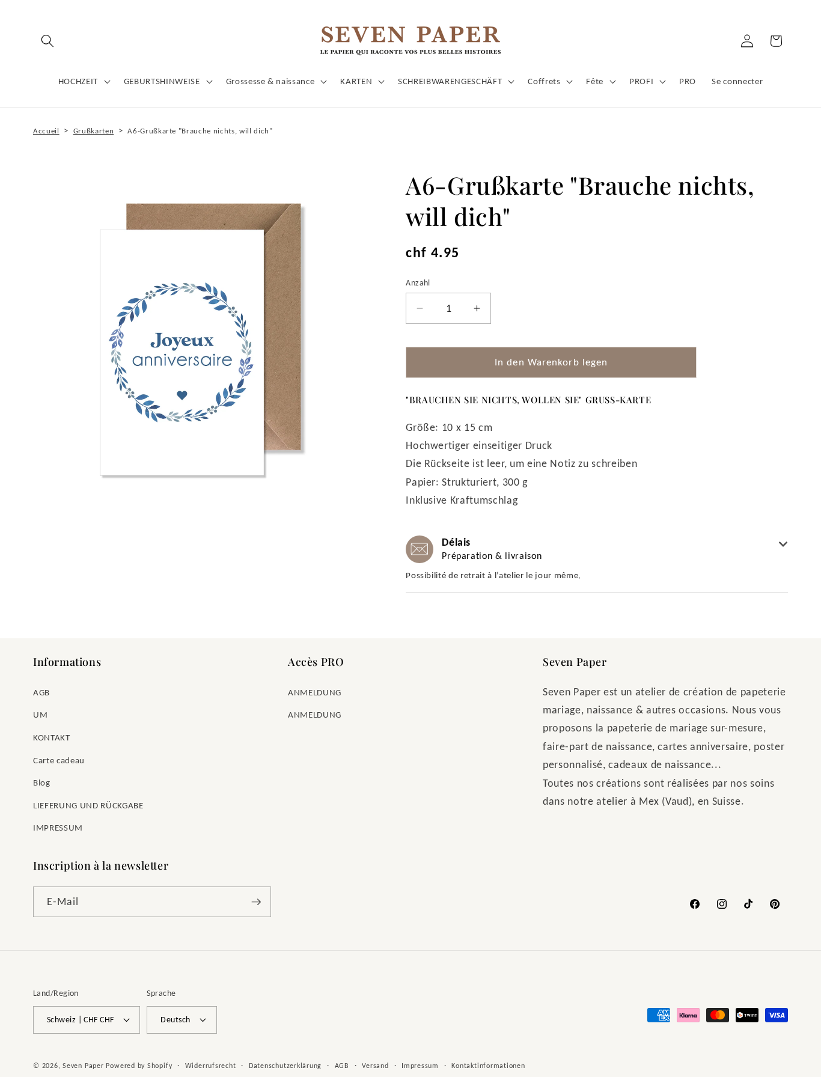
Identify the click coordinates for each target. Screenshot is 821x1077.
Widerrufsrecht (210, 1065)
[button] (47, 40)
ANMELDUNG (314, 692)
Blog (41, 782)
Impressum (420, 1065)
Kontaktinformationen (488, 1065)
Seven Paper (83, 1065)
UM (40, 714)
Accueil (46, 130)
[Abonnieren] (256, 902)
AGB (41, 692)
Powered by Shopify (139, 1065)
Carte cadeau (59, 760)
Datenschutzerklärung (285, 1065)
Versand (375, 1065)
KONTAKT (51, 737)
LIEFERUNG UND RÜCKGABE (88, 805)
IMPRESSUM (58, 827)
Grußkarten (93, 130)
